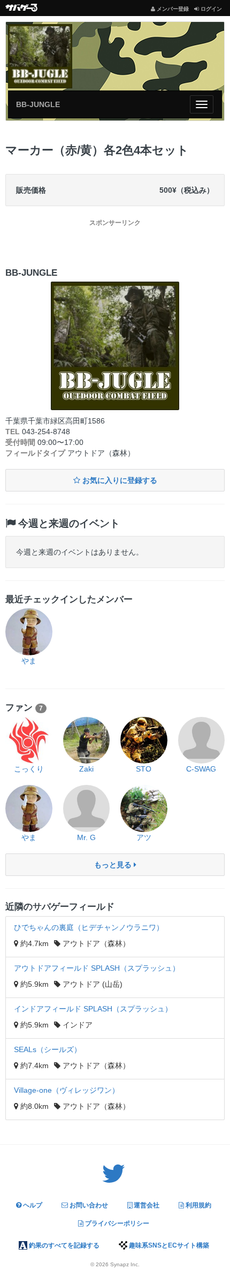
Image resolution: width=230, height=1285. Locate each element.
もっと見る (114, 864)
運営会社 (145, 1205)
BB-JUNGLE (38, 104)
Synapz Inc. (125, 1264)
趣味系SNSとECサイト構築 (168, 1245)
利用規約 (197, 1205)
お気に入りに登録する (118, 480)
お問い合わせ (88, 1205)
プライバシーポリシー (116, 1223)
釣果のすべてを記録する (63, 1245)
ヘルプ (31, 1205)
